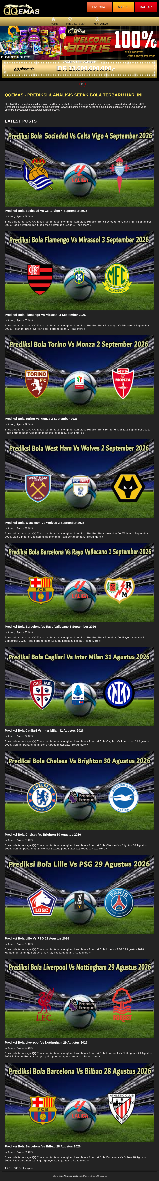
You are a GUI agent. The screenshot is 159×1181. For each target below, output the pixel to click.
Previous (4, 42)
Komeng (11, 216)
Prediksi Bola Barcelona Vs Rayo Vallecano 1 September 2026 (50, 626)
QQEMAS (10, 104)
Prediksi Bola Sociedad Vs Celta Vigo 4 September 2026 (46, 210)
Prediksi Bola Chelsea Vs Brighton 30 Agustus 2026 (43, 834)
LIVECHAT (99, 7)
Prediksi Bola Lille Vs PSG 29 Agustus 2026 (37, 938)
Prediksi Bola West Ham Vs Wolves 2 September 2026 (44, 522)
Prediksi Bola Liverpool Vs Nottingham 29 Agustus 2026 (46, 1042)
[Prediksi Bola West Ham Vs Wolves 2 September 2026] (79, 478)
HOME (54, 24)
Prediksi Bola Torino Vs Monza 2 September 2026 (41, 418)
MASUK (123, 7)
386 (16, 1168)
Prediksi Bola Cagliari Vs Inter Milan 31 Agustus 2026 (44, 730)
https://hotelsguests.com (71, 1176)
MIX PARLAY (101, 24)
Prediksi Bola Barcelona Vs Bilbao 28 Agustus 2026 (43, 1146)
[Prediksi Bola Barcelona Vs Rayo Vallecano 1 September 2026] (79, 582)
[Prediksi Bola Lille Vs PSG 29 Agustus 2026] (79, 894)
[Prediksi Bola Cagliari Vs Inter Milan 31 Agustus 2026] (79, 686)
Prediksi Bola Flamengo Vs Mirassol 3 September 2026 (45, 314)
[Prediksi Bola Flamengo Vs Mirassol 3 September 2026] (79, 270)
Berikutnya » (26, 1168)
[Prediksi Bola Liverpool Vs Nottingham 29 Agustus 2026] (79, 998)
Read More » (84, 225)
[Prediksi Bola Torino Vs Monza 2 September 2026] (79, 374)
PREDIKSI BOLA (75, 24)
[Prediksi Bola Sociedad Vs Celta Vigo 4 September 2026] (79, 166)
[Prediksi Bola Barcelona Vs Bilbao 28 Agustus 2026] (79, 1102)
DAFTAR (146, 7)
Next (155, 42)
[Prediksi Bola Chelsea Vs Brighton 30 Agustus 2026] (79, 790)
